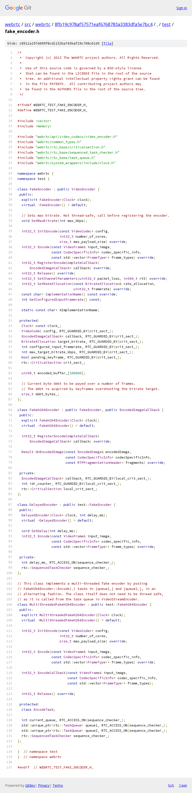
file (108, 43)
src (27, 24)
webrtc (12, 24)
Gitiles (30, 785)
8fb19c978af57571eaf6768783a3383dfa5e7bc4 (103, 24)
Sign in (181, 8)
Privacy (44, 785)
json (183, 785)
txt (171, 785)
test (166, 24)
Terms (57, 785)
